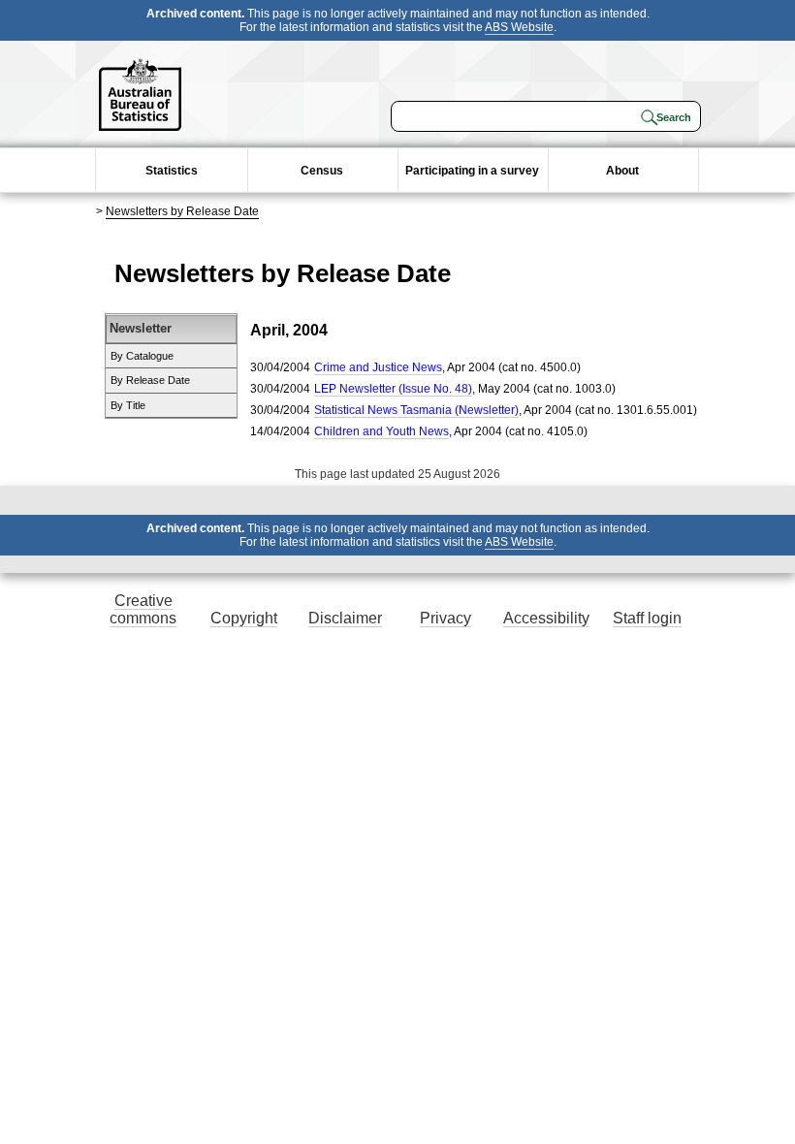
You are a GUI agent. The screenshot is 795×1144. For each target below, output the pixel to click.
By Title (128, 405)
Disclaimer (345, 618)
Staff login (647, 618)
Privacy (445, 618)
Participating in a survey (472, 170)
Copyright (243, 618)
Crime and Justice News (378, 367)
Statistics (171, 170)
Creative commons (143, 609)
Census (322, 170)
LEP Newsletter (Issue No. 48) (393, 389)
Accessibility (546, 618)
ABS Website (519, 27)
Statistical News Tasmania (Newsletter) (416, 410)
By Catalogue (142, 356)
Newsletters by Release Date (182, 211)
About (622, 170)
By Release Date (150, 380)
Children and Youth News (381, 431)
